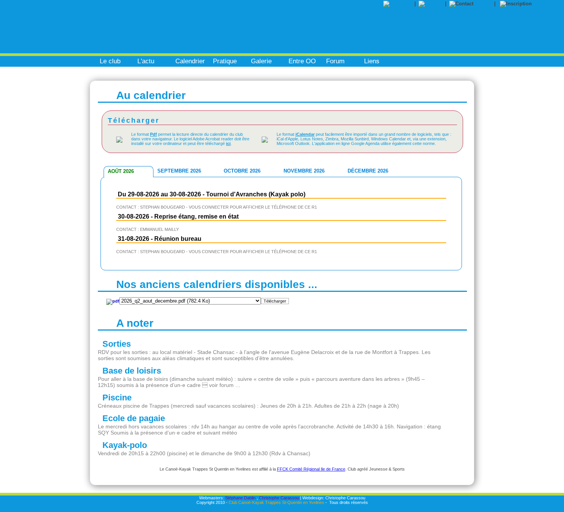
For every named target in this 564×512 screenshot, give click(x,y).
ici (228, 143)
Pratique (225, 61)
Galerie (261, 61)
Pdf (153, 134)
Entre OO (302, 61)
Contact (485, 4)
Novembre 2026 (304, 171)
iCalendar (305, 134)
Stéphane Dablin (240, 498)
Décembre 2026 (368, 171)
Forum (335, 61)
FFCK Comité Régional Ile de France (311, 469)
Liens (371, 61)
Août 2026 (121, 171)
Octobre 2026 (242, 171)
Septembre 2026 (179, 171)
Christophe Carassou (279, 498)
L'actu (145, 61)
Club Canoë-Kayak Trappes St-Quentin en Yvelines (276, 502)
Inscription (547, 4)
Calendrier (190, 61)
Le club (110, 61)
